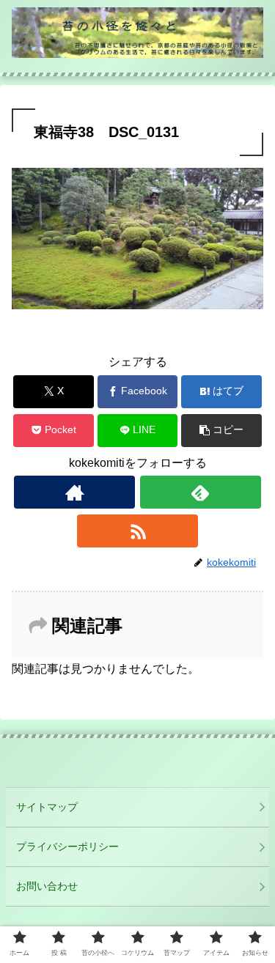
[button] (221, 430)
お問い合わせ (47, 886)
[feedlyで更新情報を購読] (200, 492)
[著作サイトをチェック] (74, 492)
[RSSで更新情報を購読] (137, 530)
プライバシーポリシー (67, 846)
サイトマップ (47, 807)
